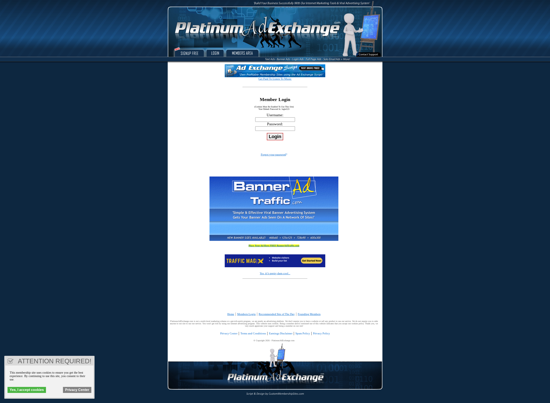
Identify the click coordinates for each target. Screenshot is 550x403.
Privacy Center (228, 333)
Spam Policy (302, 333)
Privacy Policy (321, 333)
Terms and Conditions (253, 333)
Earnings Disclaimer (280, 333)
